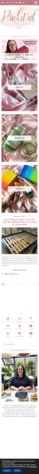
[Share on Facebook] (8, 274)
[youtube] (20, 2)
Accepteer (7, 470)
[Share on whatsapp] (15, 274)
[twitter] (7, 2)
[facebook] (13, 2)
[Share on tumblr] (13, 274)
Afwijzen (17, 470)
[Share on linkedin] (17, 274)
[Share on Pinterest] (12, 274)
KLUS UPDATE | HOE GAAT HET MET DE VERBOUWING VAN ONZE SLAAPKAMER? (19, 222)
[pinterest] (16, 2)
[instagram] (10, 2)
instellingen (33, 467)
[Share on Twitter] (10, 274)
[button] (36, 2)
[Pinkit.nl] (19, 16)
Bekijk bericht (19, 270)
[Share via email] (6, 274)
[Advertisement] (19, 442)
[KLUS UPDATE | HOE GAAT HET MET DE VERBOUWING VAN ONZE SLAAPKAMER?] (19, 253)
